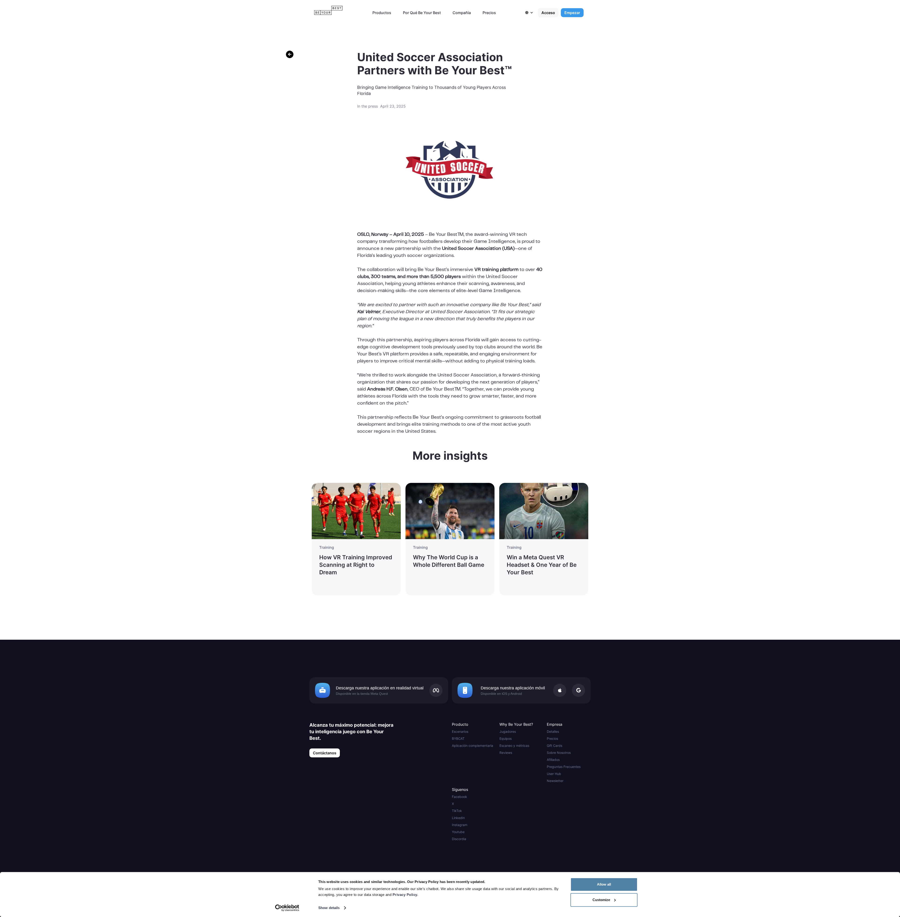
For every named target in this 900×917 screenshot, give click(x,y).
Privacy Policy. (405, 895)
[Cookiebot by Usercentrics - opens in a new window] (287, 907)
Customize (601, 900)
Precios (489, 12)
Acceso (548, 12)
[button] (531, 13)
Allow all (604, 884)
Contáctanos (324, 753)
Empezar (572, 12)
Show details (329, 908)
